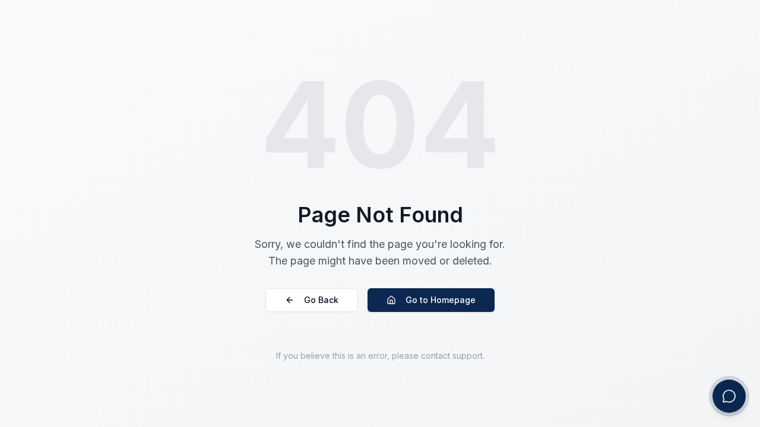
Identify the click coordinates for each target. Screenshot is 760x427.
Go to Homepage (441, 300)
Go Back (321, 300)
